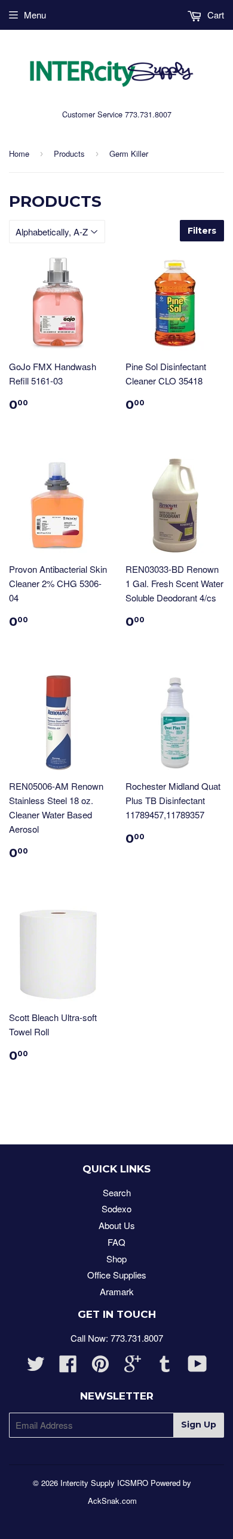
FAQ (116, 1242)
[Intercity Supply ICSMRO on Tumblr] (165, 1367)
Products (69, 153)
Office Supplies (116, 1274)
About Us (117, 1225)
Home (19, 153)
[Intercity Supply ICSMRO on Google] (133, 1367)
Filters (202, 230)
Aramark (117, 1291)
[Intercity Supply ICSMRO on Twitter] (36, 1367)
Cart (214, 14)
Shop (116, 1258)
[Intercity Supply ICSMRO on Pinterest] (100, 1367)
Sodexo (116, 1208)
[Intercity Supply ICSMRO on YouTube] (197, 1367)
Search (117, 1192)
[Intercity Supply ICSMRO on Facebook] (68, 1367)
